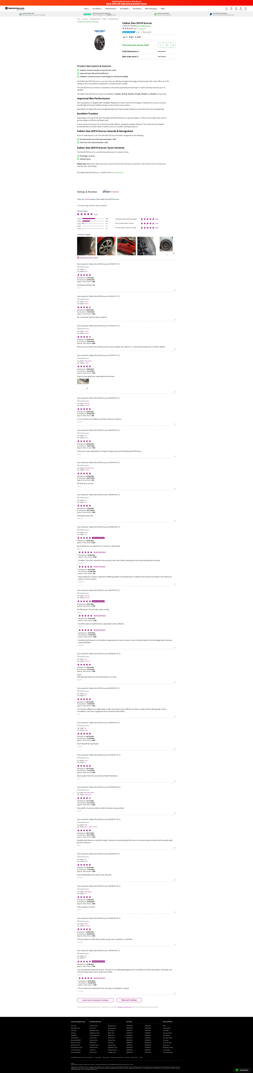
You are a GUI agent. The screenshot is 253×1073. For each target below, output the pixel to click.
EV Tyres (73, 1033)
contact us (121, 1007)
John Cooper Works (91, 827)
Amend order (166, 1028)
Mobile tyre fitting (168, 1047)
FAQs (164, 1026)
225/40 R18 (129, 1026)
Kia (85, 269)
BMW (86, 924)
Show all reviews (129, 1000)
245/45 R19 (148, 1042)
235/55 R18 (148, 1028)
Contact (236, 9)
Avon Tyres (93, 1028)
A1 (85, 696)
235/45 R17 (148, 1050)
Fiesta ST (88, 661)
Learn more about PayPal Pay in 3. (89, 1069)
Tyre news (166, 1040)
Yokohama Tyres (112, 1050)
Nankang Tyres (112, 1028)
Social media (166, 1050)
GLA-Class (88, 795)
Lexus (86, 532)
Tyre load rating (167, 1038)
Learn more (127, 1007)
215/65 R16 (148, 1040)
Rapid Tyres (111, 1035)
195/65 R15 (148, 1030)
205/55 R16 (129, 1028)
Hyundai (87, 403)
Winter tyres (166, 1045)
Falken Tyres (93, 1042)
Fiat (85, 500)
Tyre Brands (96, 9)
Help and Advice (168, 1022)
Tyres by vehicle (167, 1033)
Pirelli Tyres (111, 1030)
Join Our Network (75, 1052)
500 (86, 502)
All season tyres (167, 1042)
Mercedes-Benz (89, 468)
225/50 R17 (129, 1042)
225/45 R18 (129, 1040)
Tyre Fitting (136, 9)
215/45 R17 (148, 1033)
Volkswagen (88, 361)
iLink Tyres (92, 1050)
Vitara (87, 304)
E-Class (87, 470)
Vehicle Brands (110, 9)
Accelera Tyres (94, 1026)
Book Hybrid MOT (76, 1040)
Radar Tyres (111, 1033)
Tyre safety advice (168, 1052)
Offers (163, 9)
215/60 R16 (148, 1052)
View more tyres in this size (88, 22)
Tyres (86, 9)
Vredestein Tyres (112, 1047)
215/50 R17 (148, 1047)
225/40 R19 (148, 1035)
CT (85, 762)
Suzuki (86, 302)
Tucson (87, 405)
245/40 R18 (129, 1052)
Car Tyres (73, 1026)
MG (85, 859)
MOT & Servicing (150, 9)
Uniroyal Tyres (112, 1045)
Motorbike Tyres (75, 1028)
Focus (86, 438)
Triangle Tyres (112, 1052)
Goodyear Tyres (94, 1045)
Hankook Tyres (94, 1047)
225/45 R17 (129, 1030)
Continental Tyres (94, 1035)
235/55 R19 (129, 1050)
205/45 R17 (129, 1038)
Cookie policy (98, 1057)
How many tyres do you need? (135, 45)
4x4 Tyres (73, 1030)
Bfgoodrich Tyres (94, 1030)
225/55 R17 (148, 1026)
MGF (86, 861)
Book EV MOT (75, 1038)
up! (86, 893)
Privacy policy (106, 1057)
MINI (85, 825)
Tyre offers (166, 1030)
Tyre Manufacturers (95, 1022)
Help (231, 9)
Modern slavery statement (117, 1057)
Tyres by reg (166, 1035)
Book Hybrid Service (76, 1047)
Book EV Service (75, 1045)
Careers (141, 1057)
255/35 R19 (129, 1035)
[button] (226, 8)
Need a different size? (143, 26)
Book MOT (74, 1035)
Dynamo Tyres (94, 1040)
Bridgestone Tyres (95, 1033)
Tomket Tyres (111, 1040)
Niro (86, 271)
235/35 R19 (129, 1047)
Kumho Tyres (93, 1052)
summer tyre (118, 172)
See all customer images (89, 257)
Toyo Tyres (111, 1042)
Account (240, 9)
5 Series (87, 926)
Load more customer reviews (95, 1000)
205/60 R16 (148, 1045)
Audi (85, 694)
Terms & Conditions (88, 1057)
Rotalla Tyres (111, 1038)
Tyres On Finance (76, 1050)
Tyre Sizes (129, 1022)
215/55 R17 (129, 1033)
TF (85, 958)
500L (86, 730)
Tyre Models (124, 9)
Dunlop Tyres (93, 1038)
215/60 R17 (148, 1038)
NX (86, 534)
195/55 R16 (129, 1045)
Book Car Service (76, 1042)
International (134, 1057)
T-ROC (87, 363)
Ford (85, 436)
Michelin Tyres (112, 1026)
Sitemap (127, 1057)
